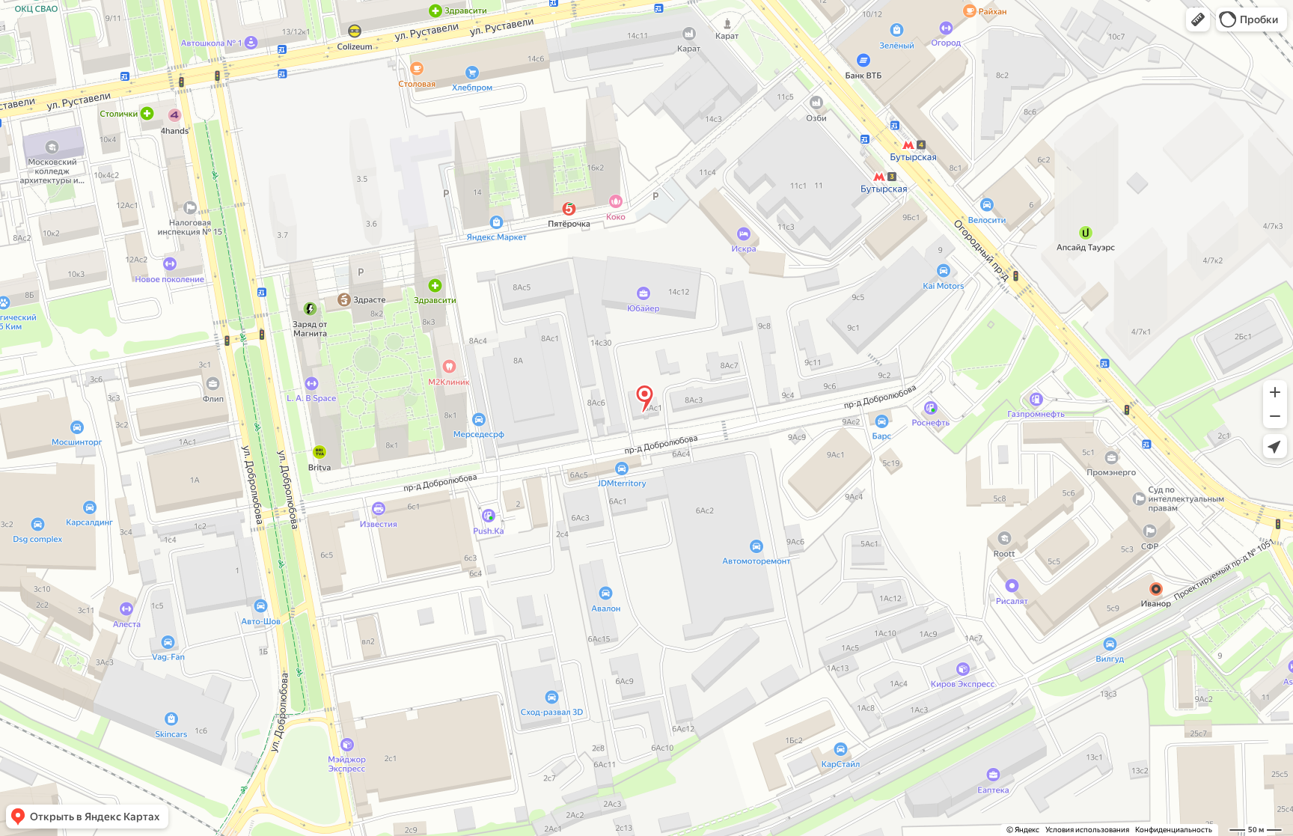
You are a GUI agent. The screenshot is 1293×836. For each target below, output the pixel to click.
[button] (1198, 19)
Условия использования (1087, 830)
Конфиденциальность (1173, 830)
